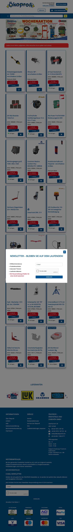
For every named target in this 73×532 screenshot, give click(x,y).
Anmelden (49, 277)
